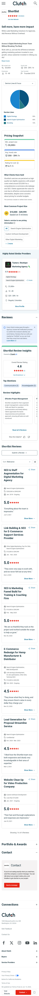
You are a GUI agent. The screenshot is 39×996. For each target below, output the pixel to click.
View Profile (19, 306)
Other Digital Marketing (14, 239)
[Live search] (35, 3)
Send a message (11, 885)
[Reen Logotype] (8, 265)
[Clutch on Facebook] (4, 943)
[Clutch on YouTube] (27, 943)
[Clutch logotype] (19, 3)
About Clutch (6, 951)
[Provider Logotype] (4, 11)
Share (33, 470)
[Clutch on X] (11, 943)
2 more (10, 244)
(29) (19, 272)
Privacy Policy (6, 972)
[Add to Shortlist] (34, 992)
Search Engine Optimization (16, 119)
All (6, 228)
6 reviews (20, 16)
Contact (22, 992)
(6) (24, 371)
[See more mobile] (29, 518)
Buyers (4, 957)
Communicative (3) (11, 386)
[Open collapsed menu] (3, 3)
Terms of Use (6, 983)
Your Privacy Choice (8, 975)
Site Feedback (7, 929)
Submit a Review (18, 453)
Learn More (10, 340)
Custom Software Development (17, 234)
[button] (17, 462)
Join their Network (13, 19)
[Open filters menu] (35, 462)
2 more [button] (29, 280)
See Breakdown (18, 375)
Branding (10, 123)
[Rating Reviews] (12, 15)
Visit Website (7, 992)
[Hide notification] (35, 327)
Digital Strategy (12, 116)
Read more (6, 61)
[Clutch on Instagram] (19, 943)
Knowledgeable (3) (29, 386)
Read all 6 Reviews (19, 430)
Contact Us (6, 934)
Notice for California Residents (11, 979)
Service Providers (8, 962)
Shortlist (13, 11)
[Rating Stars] (12, 271)
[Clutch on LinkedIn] (35, 943)
